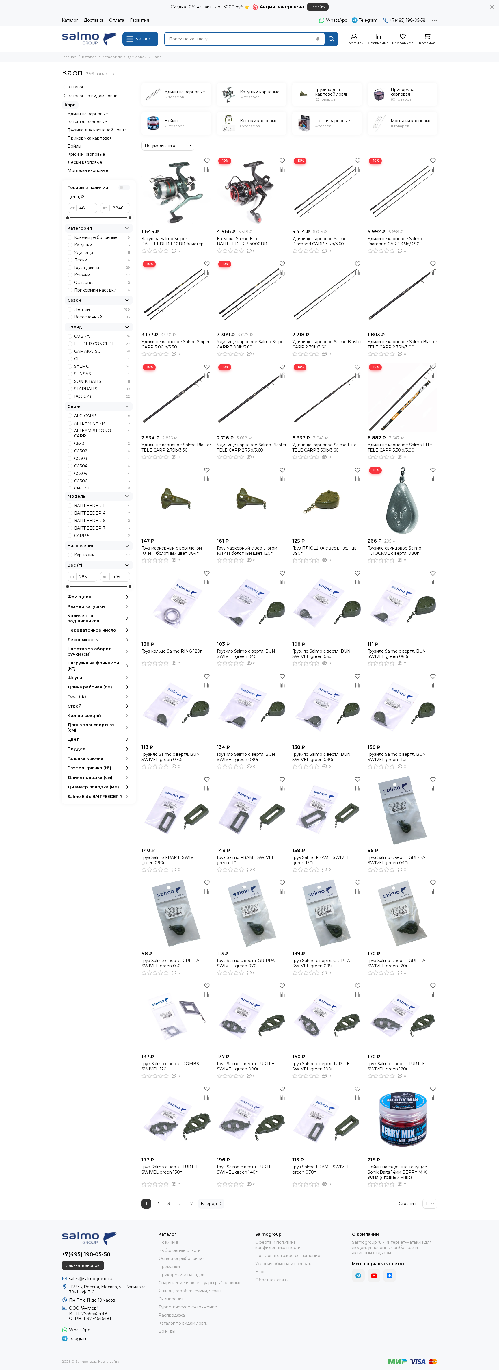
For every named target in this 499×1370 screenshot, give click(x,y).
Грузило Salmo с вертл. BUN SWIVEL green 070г (170, 757)
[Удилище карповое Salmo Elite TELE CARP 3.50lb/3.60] (327, 397)
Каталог (70, 20)
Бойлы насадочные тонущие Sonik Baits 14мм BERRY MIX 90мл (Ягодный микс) (397, 1172)
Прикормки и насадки (182, 1274)
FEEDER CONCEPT (102, 343)
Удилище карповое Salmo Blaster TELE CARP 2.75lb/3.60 (251, 447)
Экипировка (171, 1299)
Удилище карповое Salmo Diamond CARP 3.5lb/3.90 (395, 241)
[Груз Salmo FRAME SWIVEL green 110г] (251, 810)
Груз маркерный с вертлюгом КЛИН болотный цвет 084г (171, 550)
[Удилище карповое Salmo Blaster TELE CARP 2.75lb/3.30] (176, 397)
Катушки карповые (87, 122)
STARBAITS (102, 388)
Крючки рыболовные (102, 237)
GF (102, 358)
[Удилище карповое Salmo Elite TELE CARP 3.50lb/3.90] (402, 397)
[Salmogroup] (89, 39)
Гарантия (139, 20)
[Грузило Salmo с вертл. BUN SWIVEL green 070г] (176, 707)
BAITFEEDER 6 (102, 520)
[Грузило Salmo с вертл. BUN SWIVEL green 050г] (327, 603)
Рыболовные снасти (180, 1250)
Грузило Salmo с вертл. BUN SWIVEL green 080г (246, 757)
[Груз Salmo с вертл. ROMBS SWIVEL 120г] (176, 1016)
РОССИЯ (102, 396)
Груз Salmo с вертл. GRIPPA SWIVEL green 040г (396, 860)
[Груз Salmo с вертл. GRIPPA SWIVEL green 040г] (402, 810)
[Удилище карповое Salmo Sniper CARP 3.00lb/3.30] (176, 294)
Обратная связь (271, 1279)
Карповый (102, 555)
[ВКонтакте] (389, 1275)
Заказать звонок (83, 1265)
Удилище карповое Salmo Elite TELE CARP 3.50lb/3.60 (324, 447)
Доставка (93, 20)
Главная (69, 57)
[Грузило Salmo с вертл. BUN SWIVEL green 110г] (402, 707)
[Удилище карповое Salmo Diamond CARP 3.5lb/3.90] (402, 191)
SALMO (102, 366)
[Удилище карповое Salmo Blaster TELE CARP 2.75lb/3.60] (251, 397)
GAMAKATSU (102, 351)
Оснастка (102, 282)
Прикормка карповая (90, 138)
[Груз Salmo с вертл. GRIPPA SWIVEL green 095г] (327, 913)
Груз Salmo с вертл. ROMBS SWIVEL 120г (170, 1066)
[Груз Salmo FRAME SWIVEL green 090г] (176, 810)
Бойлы (74, 146)
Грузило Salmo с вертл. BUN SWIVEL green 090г (321, 757)
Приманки (169, 1266)
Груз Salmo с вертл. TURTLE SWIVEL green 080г (245, 1066)
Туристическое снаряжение (188, 1307)
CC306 (102, 481)
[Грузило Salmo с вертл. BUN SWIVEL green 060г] (402, 603)
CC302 (102, 451)
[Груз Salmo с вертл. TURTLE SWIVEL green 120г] (402, 1016)
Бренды (167, 1331)
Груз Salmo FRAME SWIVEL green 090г (170, 860)
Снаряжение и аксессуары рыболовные (200, 1282)
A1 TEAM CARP (102, 423)
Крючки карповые (86, 154)
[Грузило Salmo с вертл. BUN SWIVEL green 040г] (251, 603)
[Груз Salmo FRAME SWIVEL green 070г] (327, 1119)
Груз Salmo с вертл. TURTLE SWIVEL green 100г (321, 1066)
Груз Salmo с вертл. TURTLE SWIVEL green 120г (396, 1066)
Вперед (209, 1203)
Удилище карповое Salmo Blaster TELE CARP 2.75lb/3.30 (176, 447)
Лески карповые (85, 162)
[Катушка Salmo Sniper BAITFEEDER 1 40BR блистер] (176, 191)
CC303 (102, 458)
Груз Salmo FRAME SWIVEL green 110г (245, 860)
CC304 (102, 466)
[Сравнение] (206, 169)
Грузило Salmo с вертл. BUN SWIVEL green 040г (246, 654)
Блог (260, 1271)
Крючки (102, 275)
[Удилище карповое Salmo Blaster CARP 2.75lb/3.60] (327, 294)
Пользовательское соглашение (287, 1255)
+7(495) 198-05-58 (408, 20)
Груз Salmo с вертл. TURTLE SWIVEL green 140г (245, 1169)
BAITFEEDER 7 (102, 528)
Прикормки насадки (102, 290)
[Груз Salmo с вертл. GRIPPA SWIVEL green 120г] (402, 913)
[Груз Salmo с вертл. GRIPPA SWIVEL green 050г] (176, 913)
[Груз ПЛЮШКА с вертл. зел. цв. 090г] (327, 500)
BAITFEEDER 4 (102, 513)
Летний (102, 309)
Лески (102, 260)
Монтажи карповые (88, 170)
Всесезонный (102, 317)
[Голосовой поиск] (318, 39)
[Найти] (331, 39)
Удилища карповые (88, 113)
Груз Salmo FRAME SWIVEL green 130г (321, 860)
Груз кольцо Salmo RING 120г (171, 651)
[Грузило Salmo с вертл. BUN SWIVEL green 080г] (251, 707)
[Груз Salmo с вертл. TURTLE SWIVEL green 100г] (327, 1016)
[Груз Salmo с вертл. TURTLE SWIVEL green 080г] (251, 1016)
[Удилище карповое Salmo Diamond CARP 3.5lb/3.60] (327, 191)
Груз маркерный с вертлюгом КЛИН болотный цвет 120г (247, 550)
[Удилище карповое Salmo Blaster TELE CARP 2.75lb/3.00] (402, 294)
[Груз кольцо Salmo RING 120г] (176, 603)
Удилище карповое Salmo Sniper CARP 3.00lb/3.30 (175, 344)
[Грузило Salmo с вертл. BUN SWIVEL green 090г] (327, 707)
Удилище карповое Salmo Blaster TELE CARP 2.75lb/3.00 (402, 344)
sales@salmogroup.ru (90, 1278)
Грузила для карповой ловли (97, 130)
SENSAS (102, 373)
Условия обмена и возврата (284, 1263)
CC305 (102, 473)
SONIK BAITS (102, 381)
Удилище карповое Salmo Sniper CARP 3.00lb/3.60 (251, 344)
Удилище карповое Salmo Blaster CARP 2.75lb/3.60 (327, 344)
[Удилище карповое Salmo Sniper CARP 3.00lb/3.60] (251, 294)
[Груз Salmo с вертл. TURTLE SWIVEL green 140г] (251, 1119)
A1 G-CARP (102, 415)
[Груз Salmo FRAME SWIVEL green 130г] (327, 810)
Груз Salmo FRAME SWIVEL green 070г (321, 1169)
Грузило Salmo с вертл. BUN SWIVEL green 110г (397, 757)
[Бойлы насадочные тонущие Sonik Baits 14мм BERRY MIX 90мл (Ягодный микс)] (402, 1119)
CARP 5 (102, 535)
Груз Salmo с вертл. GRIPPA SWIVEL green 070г (246, 963)
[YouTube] (374, 1275)
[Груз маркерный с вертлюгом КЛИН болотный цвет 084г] (176, 500)
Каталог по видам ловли (124, 57)
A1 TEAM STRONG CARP (102, 433)
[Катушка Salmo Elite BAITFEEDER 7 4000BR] (251, 191)
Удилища (102, 252)
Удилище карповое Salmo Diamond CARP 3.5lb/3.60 (319, 241)
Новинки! (168, 1242)
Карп (70, 104)
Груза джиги (102, 267)
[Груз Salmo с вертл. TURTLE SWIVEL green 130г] (176, 1119)
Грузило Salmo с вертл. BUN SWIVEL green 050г (321, 654)
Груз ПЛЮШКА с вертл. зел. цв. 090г (325, 550)
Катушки (102, 245)
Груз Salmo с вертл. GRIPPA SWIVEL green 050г (170, 963)
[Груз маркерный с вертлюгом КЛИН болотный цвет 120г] (251, 500)
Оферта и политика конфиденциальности (278, 1245)
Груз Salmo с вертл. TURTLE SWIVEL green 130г (170, 1169)
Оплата (116, 20)
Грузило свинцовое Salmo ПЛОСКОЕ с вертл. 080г (394, 550)
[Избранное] (206, 160)
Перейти (318, 7)
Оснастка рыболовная (182, 1258)
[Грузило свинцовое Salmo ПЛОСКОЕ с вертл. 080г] (402, 500)
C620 (102, 443)
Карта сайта (108, 1361)
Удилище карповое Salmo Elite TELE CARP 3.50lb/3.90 (400, 447)
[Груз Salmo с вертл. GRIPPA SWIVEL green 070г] (251, 913)
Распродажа (172, 1315)
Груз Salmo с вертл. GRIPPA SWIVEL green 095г (321, 963)
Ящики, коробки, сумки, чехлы (190, 1290)
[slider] (67, 218)
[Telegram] (358, 1275)
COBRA (102, 336)
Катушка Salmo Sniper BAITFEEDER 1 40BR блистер (172, 241)
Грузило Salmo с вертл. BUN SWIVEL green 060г (397, 654)
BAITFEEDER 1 (102, 505)
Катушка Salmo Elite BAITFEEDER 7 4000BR (242, 241)
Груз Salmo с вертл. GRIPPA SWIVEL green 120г (396, 963)
